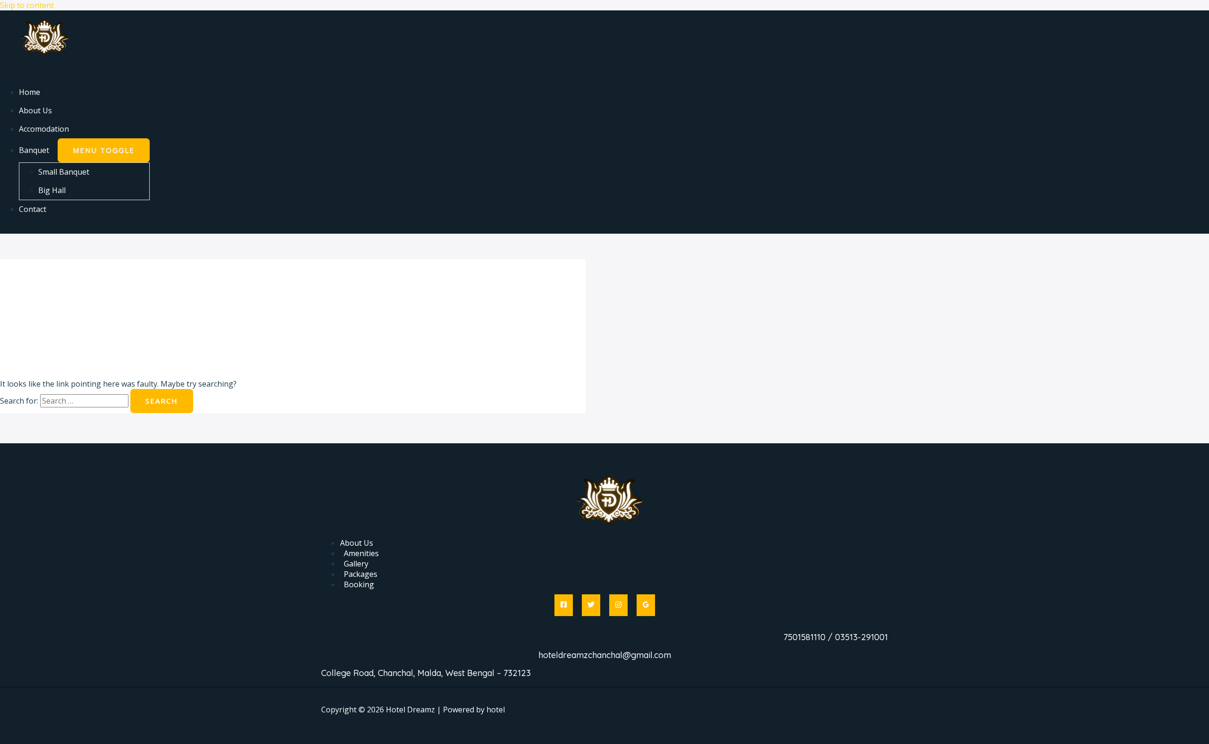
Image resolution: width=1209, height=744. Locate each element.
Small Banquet (63, 172)
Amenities (361, 553)
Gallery (356, 563)
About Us (35, 110)
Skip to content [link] (27, 5)
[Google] (646, 605)
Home (29, 92)
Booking (359, 584)
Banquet (34, 150)
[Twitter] (591, 605)
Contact (32, 209)
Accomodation (44, 129)
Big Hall (52, 190)
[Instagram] (618, 605)
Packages (360, 574)
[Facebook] (563, 605)
